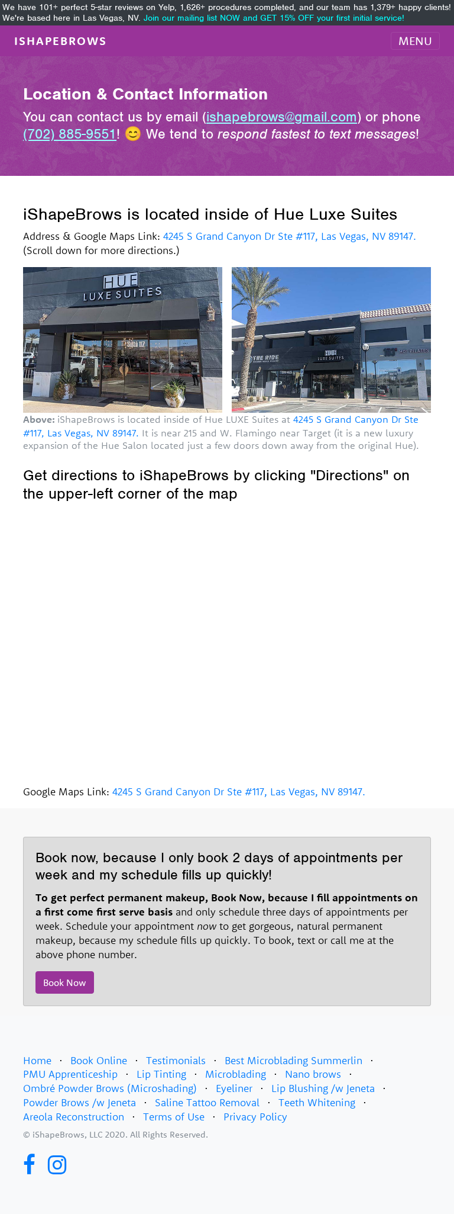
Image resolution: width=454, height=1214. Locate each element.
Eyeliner (234, 1088)
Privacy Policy (255, 1116)
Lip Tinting (161, 1074)
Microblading (235, 1074)
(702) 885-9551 (69, 134)
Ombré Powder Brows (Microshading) (110, 1088)
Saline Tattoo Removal (207, 1102)
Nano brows (313, 1074)
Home (37, 1060)
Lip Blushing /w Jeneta (323, 1088)
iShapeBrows (60, 40)
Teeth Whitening (316, 1102)
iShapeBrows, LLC (68, 1134)
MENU (415, 40)
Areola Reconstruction (73, 1116)
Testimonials (176, 1060)
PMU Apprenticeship (70, 1074)
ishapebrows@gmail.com (281, 117)
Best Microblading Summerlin (293, 1060)
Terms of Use (174, 1116)
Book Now (64, 982)
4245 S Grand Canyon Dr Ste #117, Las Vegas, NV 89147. (289, 236)
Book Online (98, 1060)
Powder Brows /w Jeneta (79, 1102)
